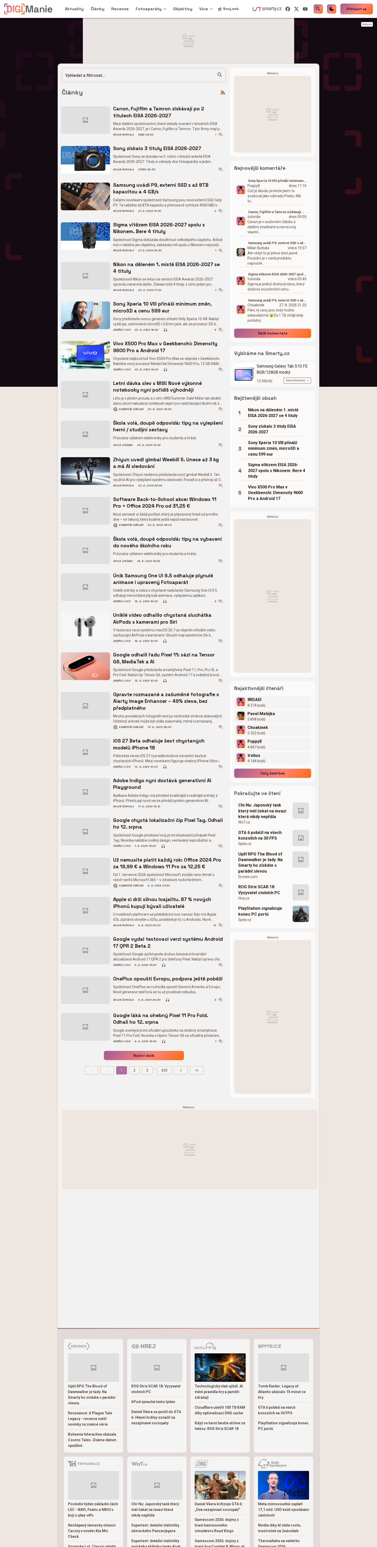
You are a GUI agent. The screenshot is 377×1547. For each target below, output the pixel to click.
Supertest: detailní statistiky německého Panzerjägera (155, 1528)
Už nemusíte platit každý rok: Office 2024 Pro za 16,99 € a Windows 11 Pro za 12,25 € (167, 863)
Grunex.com (248, 877)
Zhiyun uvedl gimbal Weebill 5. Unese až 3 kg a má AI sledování (166, 462)
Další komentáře (272, 333)
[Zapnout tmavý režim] (331, 9)
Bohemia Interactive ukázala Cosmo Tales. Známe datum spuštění (92, 1440)
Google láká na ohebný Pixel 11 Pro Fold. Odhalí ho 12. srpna (160, 1018)
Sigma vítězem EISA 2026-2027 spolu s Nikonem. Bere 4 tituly (159, 228)
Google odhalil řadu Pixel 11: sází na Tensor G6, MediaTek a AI (164, 658)
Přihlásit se (356, 9)
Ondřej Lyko (121, 329)
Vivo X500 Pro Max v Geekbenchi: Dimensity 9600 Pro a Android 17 (165, 346)
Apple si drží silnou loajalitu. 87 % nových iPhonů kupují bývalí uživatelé (162, 902)
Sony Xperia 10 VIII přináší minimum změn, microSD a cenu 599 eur (162, 307)
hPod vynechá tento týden (153, 1402)
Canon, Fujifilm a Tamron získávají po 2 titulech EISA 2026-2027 (158, 112)
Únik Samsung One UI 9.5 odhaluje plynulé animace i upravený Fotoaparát (163, 579)
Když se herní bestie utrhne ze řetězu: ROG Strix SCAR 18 (220, 1426)
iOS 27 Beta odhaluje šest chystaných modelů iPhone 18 (159, 744)
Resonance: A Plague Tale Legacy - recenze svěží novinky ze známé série (90, 1418)
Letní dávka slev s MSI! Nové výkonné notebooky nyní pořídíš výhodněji (157, 386)
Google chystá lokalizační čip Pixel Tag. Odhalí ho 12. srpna (168, 823)
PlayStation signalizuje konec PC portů (260, 911)
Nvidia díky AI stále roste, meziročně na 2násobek (279, 1528)
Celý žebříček (273, 773)
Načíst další (143, 1055)
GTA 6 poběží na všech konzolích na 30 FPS (260, 835)
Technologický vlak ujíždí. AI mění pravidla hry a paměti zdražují (219, 1391)
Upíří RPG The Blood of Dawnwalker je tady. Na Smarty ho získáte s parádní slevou (260, 863)
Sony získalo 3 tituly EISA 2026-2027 (157, 148)
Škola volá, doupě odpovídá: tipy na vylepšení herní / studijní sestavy (168, 426)
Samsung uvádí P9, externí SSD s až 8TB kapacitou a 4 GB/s (161, 188)
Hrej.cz (243, 898)
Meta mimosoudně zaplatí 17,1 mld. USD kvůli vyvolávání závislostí (283, 1509)
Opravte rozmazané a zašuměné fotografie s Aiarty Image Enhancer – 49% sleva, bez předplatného (166, 701)
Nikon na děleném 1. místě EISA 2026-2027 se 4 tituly (166, 267)
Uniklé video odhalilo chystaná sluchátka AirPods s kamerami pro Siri (162, 618)
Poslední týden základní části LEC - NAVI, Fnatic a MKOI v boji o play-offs (93, 1509)
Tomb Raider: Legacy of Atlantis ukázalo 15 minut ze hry (282, 1391)
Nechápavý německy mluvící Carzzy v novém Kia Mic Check (92, 1531)
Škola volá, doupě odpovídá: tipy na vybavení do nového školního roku (167, 542)
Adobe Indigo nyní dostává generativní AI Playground (162, 783)
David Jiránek (123, 445)
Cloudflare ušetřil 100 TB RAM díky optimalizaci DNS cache (220, 1410)
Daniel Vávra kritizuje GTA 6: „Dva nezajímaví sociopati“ (219, 1507)
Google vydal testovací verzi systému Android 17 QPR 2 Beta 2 (168, 942)
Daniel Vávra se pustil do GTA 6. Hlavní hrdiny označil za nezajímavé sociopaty (156, 1417)
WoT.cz (244, 822)
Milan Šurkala (123, 134)
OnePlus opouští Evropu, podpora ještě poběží (168, 979)
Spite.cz (244, 844)
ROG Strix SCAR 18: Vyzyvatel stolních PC (259, 889)
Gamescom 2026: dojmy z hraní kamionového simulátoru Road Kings (217, 1525)
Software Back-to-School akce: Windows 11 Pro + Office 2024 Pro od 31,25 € (164, 502)
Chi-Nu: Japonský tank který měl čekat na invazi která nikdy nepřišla (262, 811)
